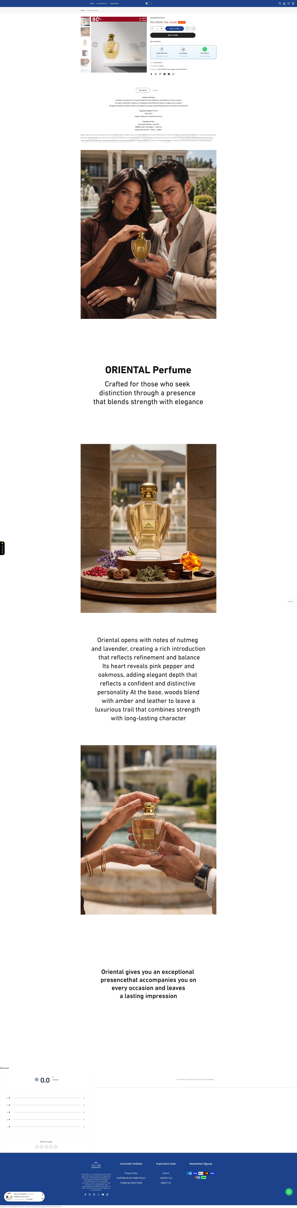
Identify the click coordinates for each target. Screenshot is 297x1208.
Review (155, 90)
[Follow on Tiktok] (107, 1194)
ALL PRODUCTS (102, 3)
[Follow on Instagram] (94, 1194)
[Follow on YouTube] (103, 1194)
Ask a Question (155, 41)
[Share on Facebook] (151, 74)
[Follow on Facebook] (85, 1194)
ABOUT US (166, 1183)
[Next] (142, 44)
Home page (171, 69)
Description (143, 90)
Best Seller (162, 69)
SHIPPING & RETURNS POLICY (131, 1178)
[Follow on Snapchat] (98, 1194)
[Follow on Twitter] (90, 1194)
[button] (46, 1098)
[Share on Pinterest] (160, 74)
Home (83, 10)
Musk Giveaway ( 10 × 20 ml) (16, 1197)
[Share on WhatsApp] (173, 74)
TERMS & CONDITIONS (131, 1183)
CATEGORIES (114, 3)
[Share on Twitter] (156, 74)
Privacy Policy (131, 1173)
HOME (92, 3)
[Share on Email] (169, 74)
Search (166, 1173)
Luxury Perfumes (181, 69)
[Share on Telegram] (164, 74)
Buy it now (173, 35)
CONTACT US (166, 1178)
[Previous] (95, 44)
